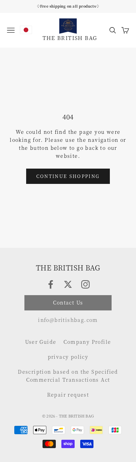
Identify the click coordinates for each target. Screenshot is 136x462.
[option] (26, 30)
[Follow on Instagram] (85, 284)
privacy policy (68, 356)
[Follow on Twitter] (68, 284)
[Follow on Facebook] (50, 284)
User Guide (40, 341)
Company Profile (87, 341)
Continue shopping (68, 176)
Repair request (68, 394)
